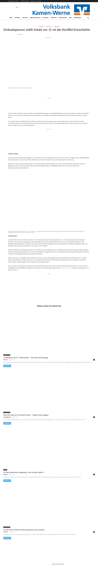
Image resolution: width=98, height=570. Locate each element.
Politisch (41, 26)
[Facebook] (80, 1)
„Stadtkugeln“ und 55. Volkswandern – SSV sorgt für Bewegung (25, 358)
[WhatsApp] (29, 92)
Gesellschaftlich (7, 355)
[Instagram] (83, 1)
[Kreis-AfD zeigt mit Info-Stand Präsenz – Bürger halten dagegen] (49, 390)
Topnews (56, 26)
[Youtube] (89, 1)
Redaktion (21, 34)
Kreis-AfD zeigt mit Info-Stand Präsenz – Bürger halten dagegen (25, 415)
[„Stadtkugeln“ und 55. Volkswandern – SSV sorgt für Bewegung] (49, 333)
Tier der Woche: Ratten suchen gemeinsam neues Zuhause (23, 530)
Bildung (5, 469)
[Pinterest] (26, 92)
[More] (33, 92)
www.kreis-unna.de (66, 268)
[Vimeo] (87, 1)
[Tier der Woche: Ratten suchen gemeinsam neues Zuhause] (49, 505)
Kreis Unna (49, 26)
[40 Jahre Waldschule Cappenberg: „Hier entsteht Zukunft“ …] (49, 447)
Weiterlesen (7, 365)
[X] (85, 1)
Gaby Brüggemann (7, 417)
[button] (88, 17)
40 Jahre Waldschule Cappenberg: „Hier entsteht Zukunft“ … (24, 472)
